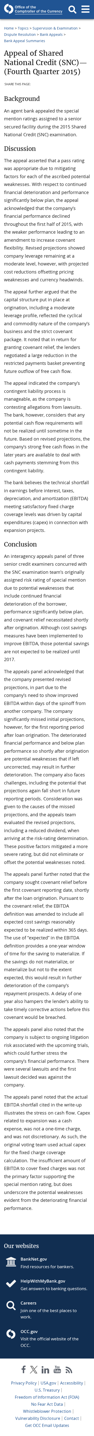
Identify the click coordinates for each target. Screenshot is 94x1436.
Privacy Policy (24, 1383)
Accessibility (71, 1383)
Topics (23, 28)
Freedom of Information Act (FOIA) (47, 1397)
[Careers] (13, 1306)
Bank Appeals (51, 34)
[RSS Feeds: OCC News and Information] (69, 1370)
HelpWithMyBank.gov (43, 1281)
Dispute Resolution (20, 34)
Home (9, 28)
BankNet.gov (34, 1259)
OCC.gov (29, 1331)
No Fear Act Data (47, 1404)
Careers (28, 1303)
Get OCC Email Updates (47, 1425)
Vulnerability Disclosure (37, 1418)
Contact (71, 1418)
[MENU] (85, 10)
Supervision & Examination (55, 28)
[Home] (13, 1284)
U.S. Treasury (47, 1390)
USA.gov (48, 1383)
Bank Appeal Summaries (24, 40)
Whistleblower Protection (47, 1411)
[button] (72, 10)
